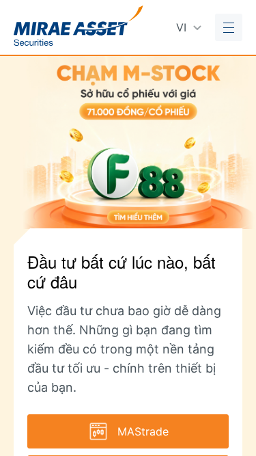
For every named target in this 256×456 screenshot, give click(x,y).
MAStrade (143, 431)
